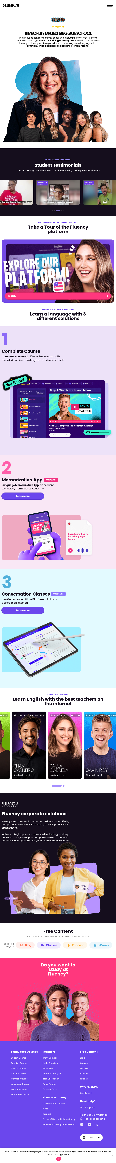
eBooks (103, 945)
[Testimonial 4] (58, 192)
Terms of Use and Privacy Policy (58, 1119)
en (91, 1137)
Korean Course (19, 1089)
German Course (19, 1078)
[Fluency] (11, 5)
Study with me (21, 775)
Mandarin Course (20, 1094)
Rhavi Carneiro (50, 1057)
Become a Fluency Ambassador (58, 1124)
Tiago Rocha (49, 1084)
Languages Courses (24, 1051)
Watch (12, 296)
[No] (112, 1155)
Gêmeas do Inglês (51, 1073)
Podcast (78, 945)
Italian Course (18, 1073)
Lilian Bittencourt (51, 1078)
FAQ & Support (87, 1107)
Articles (84, 1073)
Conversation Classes (53, 1103)
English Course (18, 1057)
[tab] (60, 210)
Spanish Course (19, 1063)
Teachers (48, 1051)
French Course (18, 1068)
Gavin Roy (47, 1068)
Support (46, 1114)
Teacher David (49, 1089)
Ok (59, 1159)
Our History (86, 1093)
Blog (28, 945)
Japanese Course (20, 1084)
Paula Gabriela (50, 1063)
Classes (51, 945)
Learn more (23, 496)
